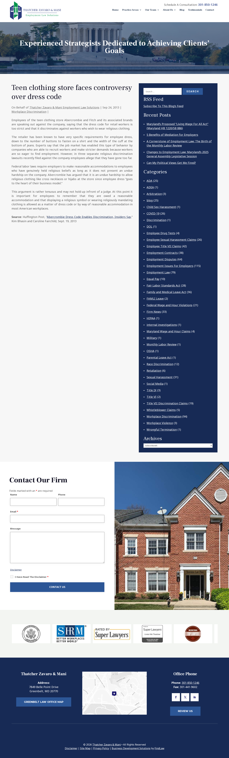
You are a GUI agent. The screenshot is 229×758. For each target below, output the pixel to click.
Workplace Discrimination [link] (29, 111)
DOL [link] (149, 226)
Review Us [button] (185, 711)
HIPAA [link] (151, 318)
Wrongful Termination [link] (162, 429)
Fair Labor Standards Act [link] (163, 285)
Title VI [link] (151, 397)
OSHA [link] (150, 351)
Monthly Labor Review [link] (162, 344)
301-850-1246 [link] (207, 4)
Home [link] (115, 9)
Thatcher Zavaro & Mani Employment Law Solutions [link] (64, 107)
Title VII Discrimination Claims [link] (167, 403)
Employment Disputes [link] (162, 259)
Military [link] (152, 338)
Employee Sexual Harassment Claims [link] (171, 239)
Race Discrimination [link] (160, 364)
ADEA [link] (150, 187)
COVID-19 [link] (153, 213)
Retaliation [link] (154, 370)
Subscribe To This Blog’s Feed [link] (163, 106)
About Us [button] (168, 9)
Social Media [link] (155, 384)
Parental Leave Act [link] (159, 357)
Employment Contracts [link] (162, 253)
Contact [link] (209, 9)
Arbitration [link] (154, 194)
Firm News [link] (154, 312)
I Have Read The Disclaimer (31, 576)
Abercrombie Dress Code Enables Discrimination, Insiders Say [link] (89, 217)
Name (13, 494)
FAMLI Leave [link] (155, 298)
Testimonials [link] (195, 9)
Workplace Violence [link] (160, 423)
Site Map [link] (85, 748)
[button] (176, 697)
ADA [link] (149, 181)
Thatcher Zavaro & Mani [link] (106, 744)
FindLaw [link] (159, 748)
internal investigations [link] (162, 325)
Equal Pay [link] (153, 279)
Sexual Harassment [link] (160, 377)
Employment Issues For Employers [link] (170, 266)
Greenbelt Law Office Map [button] (43, 701)
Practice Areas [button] (130, 9)
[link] (35, 19)
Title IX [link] (151, 390)
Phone (61, 494)
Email (14, 511)
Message (15, 528)
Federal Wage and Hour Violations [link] (169, 305)
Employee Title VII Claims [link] (164, 246)
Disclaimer (16, 569)
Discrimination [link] (156, 220)
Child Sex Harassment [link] (161, 207)
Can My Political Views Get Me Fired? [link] (171, 163)
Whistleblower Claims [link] (161, 410)
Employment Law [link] (158, 272)
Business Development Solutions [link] (131, 748)
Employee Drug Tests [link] (161, 233)
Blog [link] (182, 9)
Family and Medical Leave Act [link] (166, 292)
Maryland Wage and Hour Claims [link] (169, 331)
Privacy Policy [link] (101, 748)
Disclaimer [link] (71, 748)
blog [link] (150, 200)
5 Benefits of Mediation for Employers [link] (172, 135)
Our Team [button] (150, 9)
